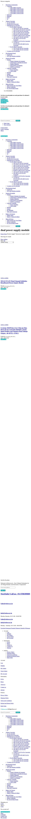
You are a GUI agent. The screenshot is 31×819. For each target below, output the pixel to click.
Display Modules (14, 64)
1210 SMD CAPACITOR (16, 13)
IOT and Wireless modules (13, 56)
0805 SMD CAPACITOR (16, 10)
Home (2, 234)
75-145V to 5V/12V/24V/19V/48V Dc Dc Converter (21, 44)
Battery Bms (10, 80)
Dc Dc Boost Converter (16, 47)
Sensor (8, 74)
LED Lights (13, 71)
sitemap (2, 690)
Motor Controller (11, 87)
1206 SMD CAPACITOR (16, 12)
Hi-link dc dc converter (13, 24)
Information (4, 676)
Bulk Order (3, 102)
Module (9, 72)
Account (3, 660)
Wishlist (9, 633)
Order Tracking (4, 101)
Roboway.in (4, 709)
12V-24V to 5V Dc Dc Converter (21, 29)
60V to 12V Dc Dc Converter (20, 34)
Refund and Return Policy (7, 703)
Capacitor (9, 6)
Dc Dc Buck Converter (16, 27)
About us (3, 684)
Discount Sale (4, 100)
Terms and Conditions (6, 700)
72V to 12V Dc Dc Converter (20, 37)
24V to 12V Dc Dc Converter (20, 28)
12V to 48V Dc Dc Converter (20, 49)
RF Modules (10, 75)
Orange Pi (9, 54)
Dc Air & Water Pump (12, 88)
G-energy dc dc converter (13, 51)
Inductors (9, 14)
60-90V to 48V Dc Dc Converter (21, 35)
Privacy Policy (10, 652)
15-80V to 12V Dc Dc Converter (21, 41)
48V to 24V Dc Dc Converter (20, 31)
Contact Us (10, 646)
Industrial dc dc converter (13, 25)
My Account (10, 638)
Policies (3, 692)
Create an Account (5, 812)
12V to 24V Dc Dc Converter (20, 48)
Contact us (3, 687)
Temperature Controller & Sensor (18, 62)
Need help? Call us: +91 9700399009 (15, 594)
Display (9, 59)
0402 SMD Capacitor (15, 7)
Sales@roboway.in (7, 603)
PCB (8, 17)
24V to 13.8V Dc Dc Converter (21, 32)
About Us (9, 645)
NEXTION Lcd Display (16, 65)
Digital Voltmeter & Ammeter (17, 61)
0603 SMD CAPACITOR (16, 9)
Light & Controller (11, 68)
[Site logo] (9, 119)
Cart (8, 632)
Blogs (8, 643)
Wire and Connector (12, 77)
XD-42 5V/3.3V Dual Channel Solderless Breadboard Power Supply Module (14, 282)
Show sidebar (4, 239)
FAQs (8, 642)
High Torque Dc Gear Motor (14, 85)
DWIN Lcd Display (15, 67)
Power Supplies (14, 69)
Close (2, 803)
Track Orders (10, 636)
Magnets (9, 16)
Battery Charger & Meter (13, 82)
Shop (5, 234)
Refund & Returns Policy (13, 656)
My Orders (9, 635)
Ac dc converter (11, 22)
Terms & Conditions (12, 655)
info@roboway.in (6, 613)
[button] (3, 289)
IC (7, 19)
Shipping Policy (11, 653)
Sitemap (9, 648)
